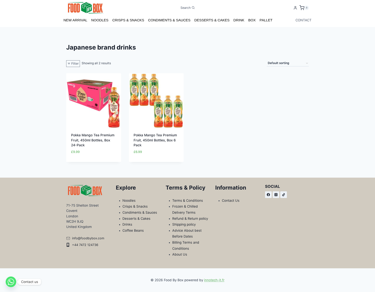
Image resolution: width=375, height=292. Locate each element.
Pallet (266, 20)
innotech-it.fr (214, 280)
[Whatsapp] (11, 282)
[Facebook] (268, 194)
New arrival (75, 20)
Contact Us (230, 201)
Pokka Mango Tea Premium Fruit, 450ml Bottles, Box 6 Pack (155, 140)
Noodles (99, 20)
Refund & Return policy (190, 219)
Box (252, 20)
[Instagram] (276, 194)
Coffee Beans (133, 230)
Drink (238, 20)
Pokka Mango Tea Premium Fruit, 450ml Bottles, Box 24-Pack (92, 140)
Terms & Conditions (187, 201)
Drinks (127, 224)
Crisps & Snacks (128, 20)
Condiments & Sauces (169, 20)
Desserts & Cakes (211, 20)
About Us (179, 254)
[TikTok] (283, 194)
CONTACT (304, 20)
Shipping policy (184, 224)
